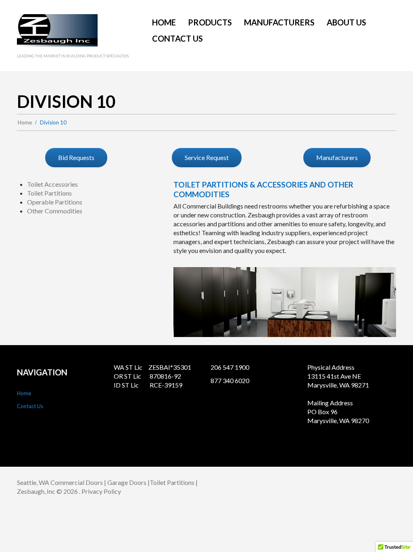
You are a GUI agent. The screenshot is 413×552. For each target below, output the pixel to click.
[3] (285, 330)
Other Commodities (54, 211)
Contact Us (30, 406)
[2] (276, 330)
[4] (293, 330)
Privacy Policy (101, 491)
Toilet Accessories (52, 184)
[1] (268, 330)
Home (25, 122)
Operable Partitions (54, 202)
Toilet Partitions (49, 193)
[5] (302, 330)
